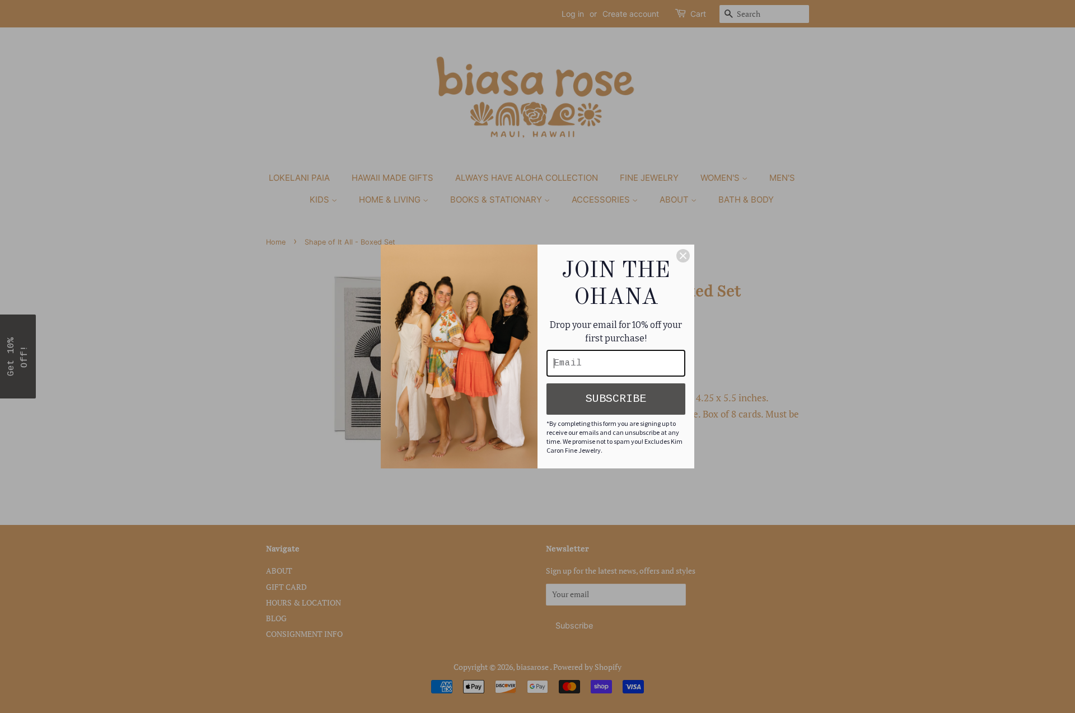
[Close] (683, 255)
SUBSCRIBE (616, 398)
